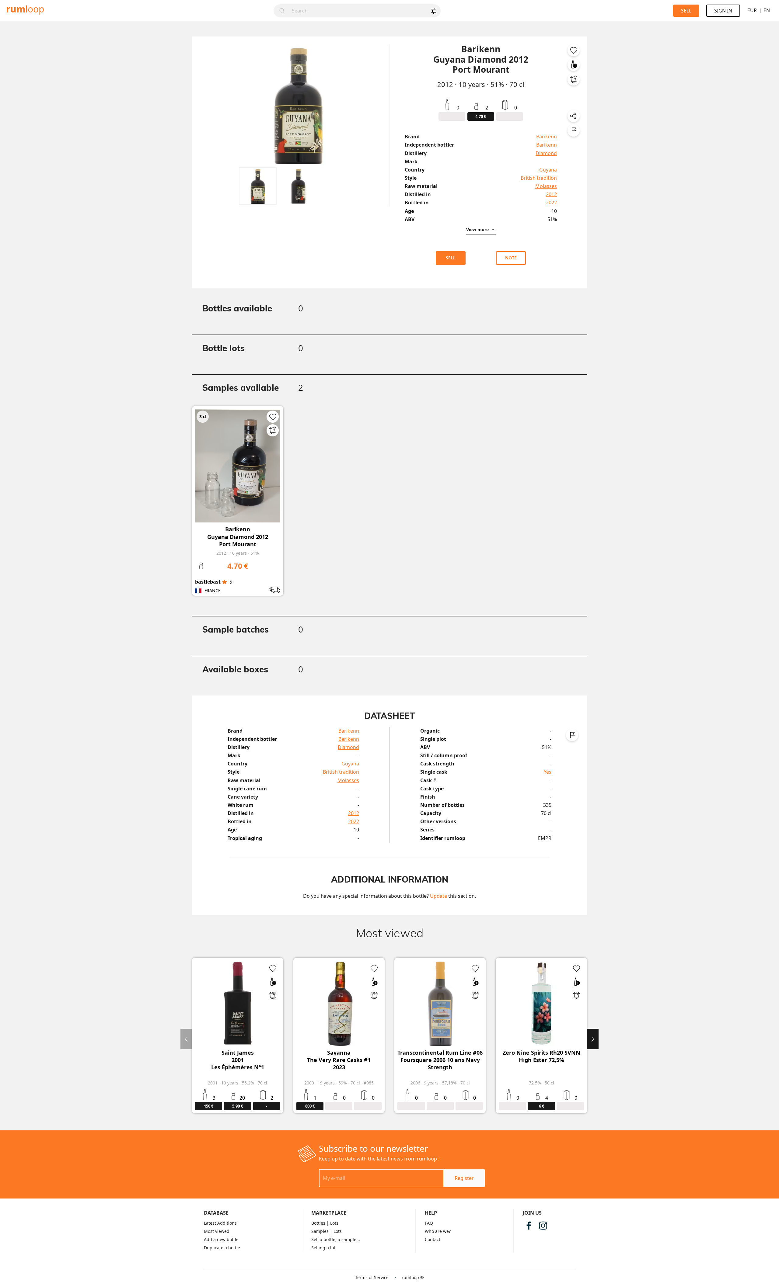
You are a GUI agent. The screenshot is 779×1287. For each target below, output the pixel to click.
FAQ (429, 1223)
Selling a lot (323, 1248)
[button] (258, 186)
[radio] (224, 582)
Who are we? (438, 1231)
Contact (432, 1239)
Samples (320, 1231)
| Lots (332, 1223)
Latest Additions (220, 1223)
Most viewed (216, 1231)
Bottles (318, 1223)
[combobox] (364, 11)
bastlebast (208, 581)
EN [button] (766, 10)
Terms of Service (372, 1277)
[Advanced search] (433, 10)
